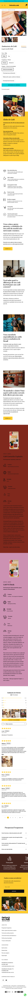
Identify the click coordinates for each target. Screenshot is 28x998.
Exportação (4, 955)
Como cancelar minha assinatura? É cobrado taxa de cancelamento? (13, 844)
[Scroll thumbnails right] (25, 713)
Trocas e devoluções (6, 940)
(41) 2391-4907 (5, 964)
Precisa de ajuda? (5, 89)
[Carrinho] (25, 5)
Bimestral (11, 62)
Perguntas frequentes (6, 927)
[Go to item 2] (15, 713)
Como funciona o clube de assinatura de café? (12, 833)
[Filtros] (3, 724)
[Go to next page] (23, 818)
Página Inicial (4, 9)
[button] (14, 698)
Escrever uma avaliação (14, 719)
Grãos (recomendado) (7, 69)
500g (4, 56)
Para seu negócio (5, 953)
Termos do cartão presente (8, 933)
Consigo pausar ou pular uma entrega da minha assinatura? (12, 838)
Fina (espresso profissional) (9, 73)
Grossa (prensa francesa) (8, 80)
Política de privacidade (7, 938)
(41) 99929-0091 (5, 970)
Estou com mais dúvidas (7, 849)
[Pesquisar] (4, 5)
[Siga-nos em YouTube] (6, 980)
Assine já (7, 248)
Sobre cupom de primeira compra (9, 930)
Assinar (14, 891)
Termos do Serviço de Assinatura (9, 935)
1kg (9, 56)
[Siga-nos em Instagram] (3, 980)
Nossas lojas (4, 950)
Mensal (4, 62)
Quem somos (4, 947)
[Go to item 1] (6, 713)
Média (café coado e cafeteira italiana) (11, 76)
